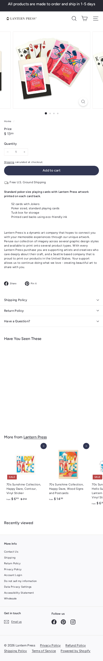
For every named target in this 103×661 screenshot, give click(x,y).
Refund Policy (75, 645)
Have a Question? (17, 321)
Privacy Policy (13, 569)
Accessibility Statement (19, 592)
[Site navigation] (95, 18)
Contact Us (11, 551)
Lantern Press (35, 437)
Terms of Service (44, 651)
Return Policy (14, 310)
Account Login (13, 575)
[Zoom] (83, 101)
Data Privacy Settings (17, 586)
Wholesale (10, 598)
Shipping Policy (15, 300)
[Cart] (84, 18)
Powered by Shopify (75, 651)
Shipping (9, 162)
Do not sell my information (20, 581)
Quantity (10, 143)
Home (8, 121)
